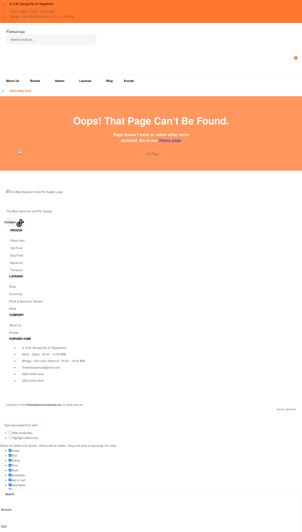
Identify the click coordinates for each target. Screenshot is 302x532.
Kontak (13, 332)
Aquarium (16, 263)
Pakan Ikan (17, 240)
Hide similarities (21, 433)
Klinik (12, 309)
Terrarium (16, 270)
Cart (4, 526)
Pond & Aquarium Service (26, 301)
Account (6, 509)
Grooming (15, 294)
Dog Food (16, 255)
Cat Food (16, 248)
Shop (12, 286)
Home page (170, 140)
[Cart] (2, 521)
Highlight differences (24, 438)
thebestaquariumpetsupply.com (44, 404)
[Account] (2, 504)
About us (15, 325)
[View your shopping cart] (7, 65)
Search (91, 39)
